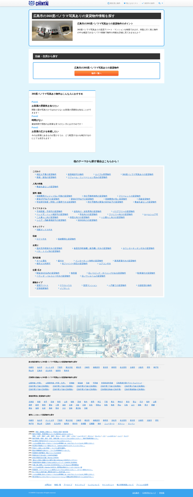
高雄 (43, 436)
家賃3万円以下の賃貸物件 (48, 199)
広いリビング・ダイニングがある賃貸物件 (107, 273)
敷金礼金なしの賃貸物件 (47, 187)
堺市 (148, 367)
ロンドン (131, 423)
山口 (133, 405)
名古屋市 (123, 367)
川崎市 (87, 367)
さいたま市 (49, 367)
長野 (30, 405)
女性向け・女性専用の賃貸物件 (87, 211)
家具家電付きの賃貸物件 (125, 261)
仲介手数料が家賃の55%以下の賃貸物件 (105, 202)
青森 (39, 402)
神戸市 (156, 367)
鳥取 (106, 405)
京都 (70, 405)
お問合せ (48, 485)
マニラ (126, 436)
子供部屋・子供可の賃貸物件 (49, 211)
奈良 (91, 405)
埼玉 (99, 402)
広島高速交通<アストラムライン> (129, 383)
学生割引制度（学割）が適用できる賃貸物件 (56, 202)
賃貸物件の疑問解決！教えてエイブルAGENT (46, 453)
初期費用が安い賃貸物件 (116, 199)
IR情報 (161, 493)
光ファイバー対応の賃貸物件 (75, 263)
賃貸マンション (90, 285)
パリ (104, 436)
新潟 (127, 402)
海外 (99, 423)
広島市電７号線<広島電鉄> (111, 386)
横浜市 (78, 367)
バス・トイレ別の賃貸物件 (48, 251)
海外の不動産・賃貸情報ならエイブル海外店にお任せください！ (52, 434)
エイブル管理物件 (103, 174)
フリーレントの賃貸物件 (130, 196)
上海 (47, 436)
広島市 (39, 370)
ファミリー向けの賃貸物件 (121, 214)
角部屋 (74, 273)
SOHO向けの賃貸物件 (87, 220)
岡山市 (31, 370)
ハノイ (120, 436)
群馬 (92, 402)
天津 (68, 436)
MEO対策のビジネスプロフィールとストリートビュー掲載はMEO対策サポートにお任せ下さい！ (63, 476)
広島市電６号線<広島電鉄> (134, 386)
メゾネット (65, 288)
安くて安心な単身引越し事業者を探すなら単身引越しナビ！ (51, 472)
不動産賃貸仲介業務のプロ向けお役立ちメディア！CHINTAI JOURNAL (54, 462)
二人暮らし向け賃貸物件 (47, 217)
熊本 (57, 408)
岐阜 (37, 405)
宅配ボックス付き (44, 229)
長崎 (50, 408)
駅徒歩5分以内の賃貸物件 (48, 273)
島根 (112, 405)
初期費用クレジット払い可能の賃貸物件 (54, 196)
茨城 (79, 402)
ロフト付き (41, 239)
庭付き (61, 261)
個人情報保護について (125, 485)
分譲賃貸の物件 (145, 285)
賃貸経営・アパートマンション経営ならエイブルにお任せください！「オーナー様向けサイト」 (62, 469)
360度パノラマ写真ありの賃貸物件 (137, 174)
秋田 (59, 402)
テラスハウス (66, 285)
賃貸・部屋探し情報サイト (44, 432)
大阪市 (140, 367)
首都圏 (83, 423)
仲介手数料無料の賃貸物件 (95, 196)
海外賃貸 (65, 432)
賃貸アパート (42, 285)
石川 (141, 402)
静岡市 (114, 367)
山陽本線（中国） (35, 383)
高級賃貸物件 (144, 199)
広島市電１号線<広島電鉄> (63, 386)
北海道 (31, 402)
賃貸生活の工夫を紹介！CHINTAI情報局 (45, 455)
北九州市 (48, 370)
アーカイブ (68, 485)
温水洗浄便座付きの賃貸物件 (49, 248)
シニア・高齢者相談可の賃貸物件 (51, 220)
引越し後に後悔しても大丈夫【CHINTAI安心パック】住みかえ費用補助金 (55, 465)
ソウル (73, 436)
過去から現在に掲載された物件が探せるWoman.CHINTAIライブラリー (54, 460)
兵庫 (84, 405)
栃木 (85, 402)
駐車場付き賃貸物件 (146, 273)
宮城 (52, 402)
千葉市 (59, 367)
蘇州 (52, 436)
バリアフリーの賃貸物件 (124, 211)
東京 (112, 402)
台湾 (38, 436)
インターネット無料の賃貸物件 (89, 261)
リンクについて (93, 485)
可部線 (95, 383)
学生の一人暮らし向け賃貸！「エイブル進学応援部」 (49, 448)
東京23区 (69, 367)
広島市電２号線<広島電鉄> (39, 386)
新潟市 (105, 367)
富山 (134, 402)
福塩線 (80, 383)
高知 (30, 408)
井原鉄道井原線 (107, 383)
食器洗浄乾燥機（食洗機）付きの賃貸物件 (92, 248)
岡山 (119, 405)
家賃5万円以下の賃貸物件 (82, 199)
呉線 (87, 383)
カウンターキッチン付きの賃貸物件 (138, 248)
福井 (148, 402)
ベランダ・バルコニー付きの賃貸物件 (53, 276)
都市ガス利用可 (43, 263)
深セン (58, 436)
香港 (33, 436)
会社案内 (135, 493)
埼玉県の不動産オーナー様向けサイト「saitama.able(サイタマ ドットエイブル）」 (58, 445)
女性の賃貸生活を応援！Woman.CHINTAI (45, 457)
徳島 (139, 405)
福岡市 (58, 370)
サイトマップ (80, 485)
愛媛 (153, 405)
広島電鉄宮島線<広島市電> (111, 389)
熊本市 (66, 370)
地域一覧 (57, 485)
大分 (64, 408)
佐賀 (43, 408)
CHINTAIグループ (149, 493)
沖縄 (85, 408)
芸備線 (71, 383)
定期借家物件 (42, 288)
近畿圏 (91, 423)
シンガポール (111, 436)
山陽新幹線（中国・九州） (56, 383)
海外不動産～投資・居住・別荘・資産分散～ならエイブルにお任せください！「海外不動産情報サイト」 (65, 438)
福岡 (37, 408)
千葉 (106, 402)
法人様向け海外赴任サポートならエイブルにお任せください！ (52, 441)
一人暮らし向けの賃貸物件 (113, 217)
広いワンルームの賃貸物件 (93, 276)
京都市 (132, 367)
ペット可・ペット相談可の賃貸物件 (52, 214)
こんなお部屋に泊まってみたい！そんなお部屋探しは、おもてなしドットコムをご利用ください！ (63, 443)
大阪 (77, 405)
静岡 (43, 405)
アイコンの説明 (142, 485)
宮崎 (70, 408)
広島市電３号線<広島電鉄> (63, 389)
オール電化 (41, 261)
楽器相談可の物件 (76, 174)
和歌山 (98, 405)
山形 (65, 402)
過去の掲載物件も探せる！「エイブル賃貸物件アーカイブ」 (51, 450)
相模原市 (96, 367)
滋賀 (64, 405)
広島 (126, 405)
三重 (57, 405)
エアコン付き (105, 263)
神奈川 (120, 402)
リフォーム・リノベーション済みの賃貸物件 (87, 177)
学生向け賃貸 (57, 432)
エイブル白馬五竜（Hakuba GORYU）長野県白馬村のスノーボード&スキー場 (57, 467)
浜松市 (114, 420)
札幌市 (31, 367)
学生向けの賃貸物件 (88, 214)
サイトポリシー (108, 485)
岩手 (45, 402)
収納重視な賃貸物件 (67, 239)
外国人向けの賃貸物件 (80, 217)
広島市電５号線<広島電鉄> (39, 389)
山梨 (154, 402)
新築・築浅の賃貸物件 (46, 177)
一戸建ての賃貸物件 (117, 285)
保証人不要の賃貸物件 (46, 174)
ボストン (121, 423)
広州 (63, 436)
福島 (72, 402)
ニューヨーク (109, 423)
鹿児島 (78, 408)
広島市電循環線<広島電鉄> (134, 389)
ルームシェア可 (151, 214)
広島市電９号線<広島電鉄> (87, 389)
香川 (146, 405)
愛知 (50, 405)
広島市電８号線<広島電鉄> (87, 386)
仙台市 (39, 367)
